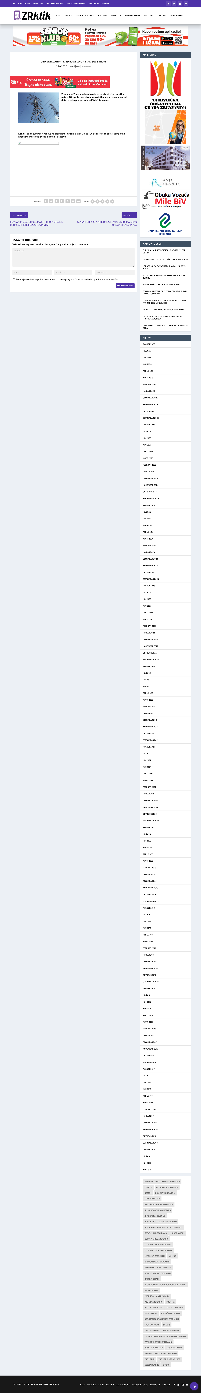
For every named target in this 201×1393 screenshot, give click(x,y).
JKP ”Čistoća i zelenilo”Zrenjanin (161, 1221)
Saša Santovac (152, 1325)
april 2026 (148, 371)
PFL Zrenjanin (151, 1290)
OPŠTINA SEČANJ (152, 1279)
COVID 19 (148, 1187)
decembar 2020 (150, 800)
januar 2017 (148, 1116)
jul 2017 (146, 1075)
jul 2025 (147, 431)
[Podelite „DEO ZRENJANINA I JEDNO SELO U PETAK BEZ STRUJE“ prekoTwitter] (51, 201)
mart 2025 (148, 458)
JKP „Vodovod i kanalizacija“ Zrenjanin (163, 1227)
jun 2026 (147, 357)
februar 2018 (149, 1028)
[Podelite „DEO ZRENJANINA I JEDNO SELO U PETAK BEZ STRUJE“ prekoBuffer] (67, 201)
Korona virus (177, 1233)
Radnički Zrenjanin (170, 1313)
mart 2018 (148, 1022)
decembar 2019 (150, 881)
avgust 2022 (149, 666)
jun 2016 (147, 1163)
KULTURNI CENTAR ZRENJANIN (158, 1244)
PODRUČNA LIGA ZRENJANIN (157, 1296)
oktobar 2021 (149, 733)
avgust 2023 (149, 586)
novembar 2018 (150, 968)
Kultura (102, 15)
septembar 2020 (151, 820)
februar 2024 (149, 545)
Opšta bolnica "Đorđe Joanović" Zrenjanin (165, 1284)
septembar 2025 (151, 418)
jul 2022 (147, 673)
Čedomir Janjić (152, 1365)
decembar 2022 (150, 639)
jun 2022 (147, 679)
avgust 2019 (149, 908)
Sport (68, 15)
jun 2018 (147, 1002)
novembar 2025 (150, 404)
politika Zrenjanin (154, 1307)
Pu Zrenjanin (151, 1313)
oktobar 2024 (150, 492)
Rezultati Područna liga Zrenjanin (162, 1319)
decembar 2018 (150, 961)
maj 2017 (147, 1089)
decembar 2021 (150, 720)
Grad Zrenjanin (152, 1199)
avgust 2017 (149, 1069)
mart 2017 (148, 1102)
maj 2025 (147, 445)
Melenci (173, 1256)
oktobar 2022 (150, 653)
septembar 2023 (151, 579)
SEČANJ (166, 1325)
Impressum (38, 4)
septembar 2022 (151, 659)
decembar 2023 (150, 559)
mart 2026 (148, 377)
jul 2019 (146, 914)
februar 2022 (149, 706)
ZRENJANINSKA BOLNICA (169, 1359)
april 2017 (147, 1096)
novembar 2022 (150, 646)
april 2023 (148, 612)
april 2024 (148, 532)
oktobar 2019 (149, 894)
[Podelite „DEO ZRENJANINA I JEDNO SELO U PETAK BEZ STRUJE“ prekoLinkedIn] (62, 201)
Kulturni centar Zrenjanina (158, 1250)
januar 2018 (149, 1035)
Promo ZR (116, 15)
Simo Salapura (152, 1330)
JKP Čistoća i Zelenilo (155, 1216)
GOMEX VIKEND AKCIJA (165, 1193)
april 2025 (148, 451)
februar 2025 (149, 465)
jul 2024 (147, 512)
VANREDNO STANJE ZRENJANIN (158, 1342)
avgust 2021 (149, 747)
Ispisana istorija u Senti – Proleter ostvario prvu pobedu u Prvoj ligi (165, 301)
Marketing (94, 4)
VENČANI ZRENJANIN (154, 1347)
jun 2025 (147, 438)
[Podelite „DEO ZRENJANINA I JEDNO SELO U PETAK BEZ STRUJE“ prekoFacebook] (45, 201)
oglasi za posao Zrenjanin (158, 1273)
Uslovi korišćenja (55, 4)
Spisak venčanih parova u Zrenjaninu (161, 284)
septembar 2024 (151, 498)
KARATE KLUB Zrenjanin (156, 1233)
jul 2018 (147, 995)
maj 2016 (147, 1169)
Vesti (58, 15)
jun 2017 (147, 1082)
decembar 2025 (150, 398)
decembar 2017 (150, 1042)
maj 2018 (147, 1008)
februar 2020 (149, 867)
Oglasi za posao (85, 15)
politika (170, 1302)
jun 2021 (147, 760)
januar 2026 (149, 391)
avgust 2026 (149, 344)
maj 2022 (147, 686)
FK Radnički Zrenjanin (167, 1187)
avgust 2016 (149, 1149)
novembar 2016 (150, 1129)
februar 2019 (149, 948)
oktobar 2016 (149, 1136)
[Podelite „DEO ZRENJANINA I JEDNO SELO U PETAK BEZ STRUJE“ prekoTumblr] (56, 201)
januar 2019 (149, 955)
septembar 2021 (150, 740)
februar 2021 (149, 787)
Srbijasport (176, 15)
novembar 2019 (150, 888)
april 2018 (148, 1015)
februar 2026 (149, 384)
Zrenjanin (150, 1359)
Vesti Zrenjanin (174, 1347)
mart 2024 (148, 539)
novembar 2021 (150, 726)
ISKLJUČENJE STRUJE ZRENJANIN (159, 1204)
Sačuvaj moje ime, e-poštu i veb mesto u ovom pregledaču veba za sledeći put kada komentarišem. (68, 279)
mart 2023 (148, 619)
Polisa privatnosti (76, 4)
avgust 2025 (149, 424)
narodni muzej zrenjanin (157, 1262)
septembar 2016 (150, 1143)
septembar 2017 (150, 1062)
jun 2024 (147, 518)
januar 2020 (149, 874)
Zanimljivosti (132, 15)
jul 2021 (146, 753)
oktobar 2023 (150, 572)
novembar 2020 (150, 807)
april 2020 (148, 854)
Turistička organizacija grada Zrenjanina (165, 1336)
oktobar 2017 (149, 1055)
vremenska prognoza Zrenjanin (161, 1353)
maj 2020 (147, 847)
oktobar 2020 (150, 814)
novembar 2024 (150, 485)
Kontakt (106, 4)
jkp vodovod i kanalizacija (158, 1210)
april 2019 (148, 935)
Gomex (148, 1193)
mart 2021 (148, 780)
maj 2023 (147, 606)
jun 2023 (147, 599)
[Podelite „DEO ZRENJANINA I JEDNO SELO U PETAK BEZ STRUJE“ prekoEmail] (73, 201)
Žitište (166, 1365)
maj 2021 (147, 767)
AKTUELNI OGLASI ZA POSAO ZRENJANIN (162, 1181)
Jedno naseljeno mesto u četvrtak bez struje (165, 259)
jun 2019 (147, 921)
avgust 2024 (149, 505)
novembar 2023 (150, 565)
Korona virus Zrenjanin (156, 1239)
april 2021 (148, 773)
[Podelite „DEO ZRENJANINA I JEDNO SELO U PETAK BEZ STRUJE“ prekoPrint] (78, 201)
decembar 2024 (150, 478)
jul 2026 (147, 351)
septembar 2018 (151, 982)
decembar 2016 (150, 1122)
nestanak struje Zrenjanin (158, 1267)
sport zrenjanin (171, 1330)
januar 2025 (149, 471)
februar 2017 (149, 1109)
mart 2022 (148, 700)
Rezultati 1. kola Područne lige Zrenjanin (163, 309)
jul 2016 (146, 1156)
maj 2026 (147, 364)
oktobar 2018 (149, 975)
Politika (148, 15)
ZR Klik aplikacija (21, 4)
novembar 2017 (150, 1049)
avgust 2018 (149, 988)
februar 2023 (149, 626)
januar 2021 (149, 794)
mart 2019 (148, 941)
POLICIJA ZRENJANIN (153, 1302)
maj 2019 (147, 928)
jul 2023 (147, 592)
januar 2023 (149, 633)
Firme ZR (161, 15)
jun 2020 (147, 841)
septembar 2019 (150, 901)
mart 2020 (148, 861)
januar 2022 (149, 713)
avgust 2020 (149, 827)
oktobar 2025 (150, 411)
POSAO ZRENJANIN (175, 1307)
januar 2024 (149, 552)
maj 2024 (147, 525)
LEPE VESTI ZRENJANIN (155, 1256)
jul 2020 (147, 834)
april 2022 (148, 693)
